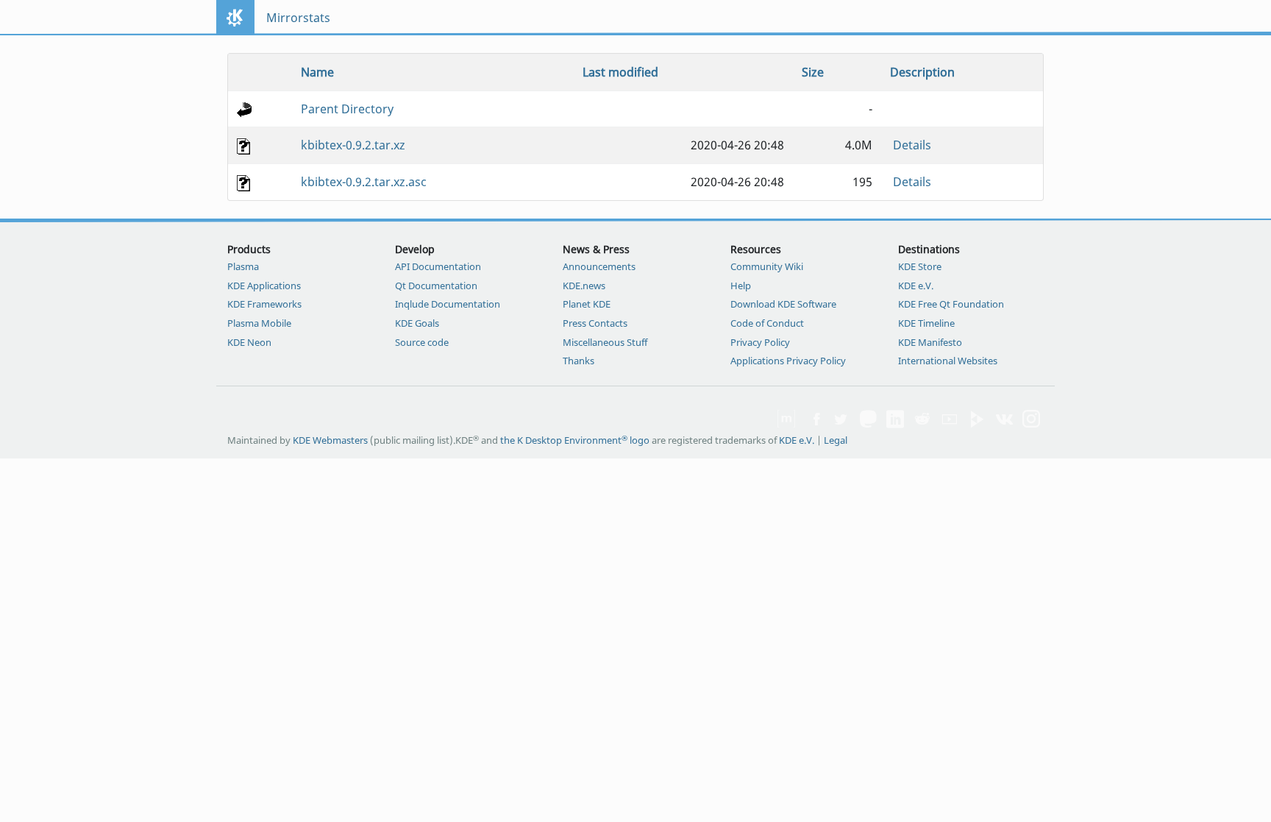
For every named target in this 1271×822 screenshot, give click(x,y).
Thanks (578, 360)
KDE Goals (417, 323)
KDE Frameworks (264, 304)
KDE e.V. (915, 285)
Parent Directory (347, 109)
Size (813, 72)
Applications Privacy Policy (788, 360)
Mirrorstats (298, 18)
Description (922, 72)
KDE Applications (264, 285)
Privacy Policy (760, 342)
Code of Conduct (767, 323)
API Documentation (438, 266)
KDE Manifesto (930, 342)
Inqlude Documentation (447, 304)
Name (317, 72)
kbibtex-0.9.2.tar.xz (353, 145)
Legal (835, 440)
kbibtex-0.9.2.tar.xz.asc (364, 182)
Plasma (243, 266)
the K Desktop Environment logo (574, 440)
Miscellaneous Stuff (605, 342)
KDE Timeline (926, 323)
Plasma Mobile (259, 323)
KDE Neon (249, 342)
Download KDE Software (783, 304)
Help (740, 285)
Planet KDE (586, 304)
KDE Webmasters (330, 440)
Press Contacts (595, 323)
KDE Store (919, 266)
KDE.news (584, 285)
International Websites (947, 360)
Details (912, 145)
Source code (422, 342)
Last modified (620, 72)
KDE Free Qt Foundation (951, 304)
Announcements (599, 266)
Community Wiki (766, 266)
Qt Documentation (436, 285)
